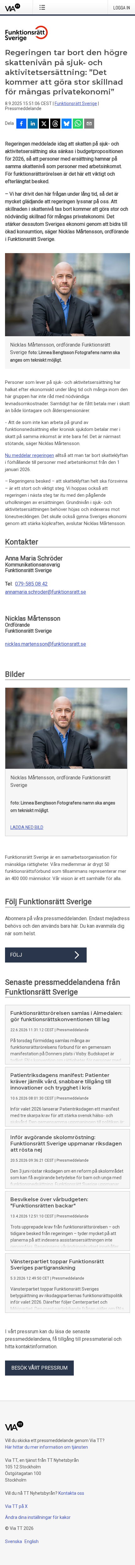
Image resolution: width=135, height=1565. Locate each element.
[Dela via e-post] (89, 124)
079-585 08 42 (31, 584)
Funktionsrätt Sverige (76, 103)
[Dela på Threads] (55, 124)
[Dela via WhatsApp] (78, 124)
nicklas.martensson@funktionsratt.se (45, 644)
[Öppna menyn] (43, 7)
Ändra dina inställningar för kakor (38, 1517)
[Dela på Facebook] (21, 124)
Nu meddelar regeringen (29, 455)
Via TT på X (16, 1506)
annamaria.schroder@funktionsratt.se (45, 592)
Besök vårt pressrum (39, 1368)
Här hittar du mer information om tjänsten (46, 1447)
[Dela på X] (44, 124)
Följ (16, 955)
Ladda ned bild (26, 827)
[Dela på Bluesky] (67, 124)
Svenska (13, 1541)
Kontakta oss (71, 1493)
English (31, 1541)
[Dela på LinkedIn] (33, 124)
